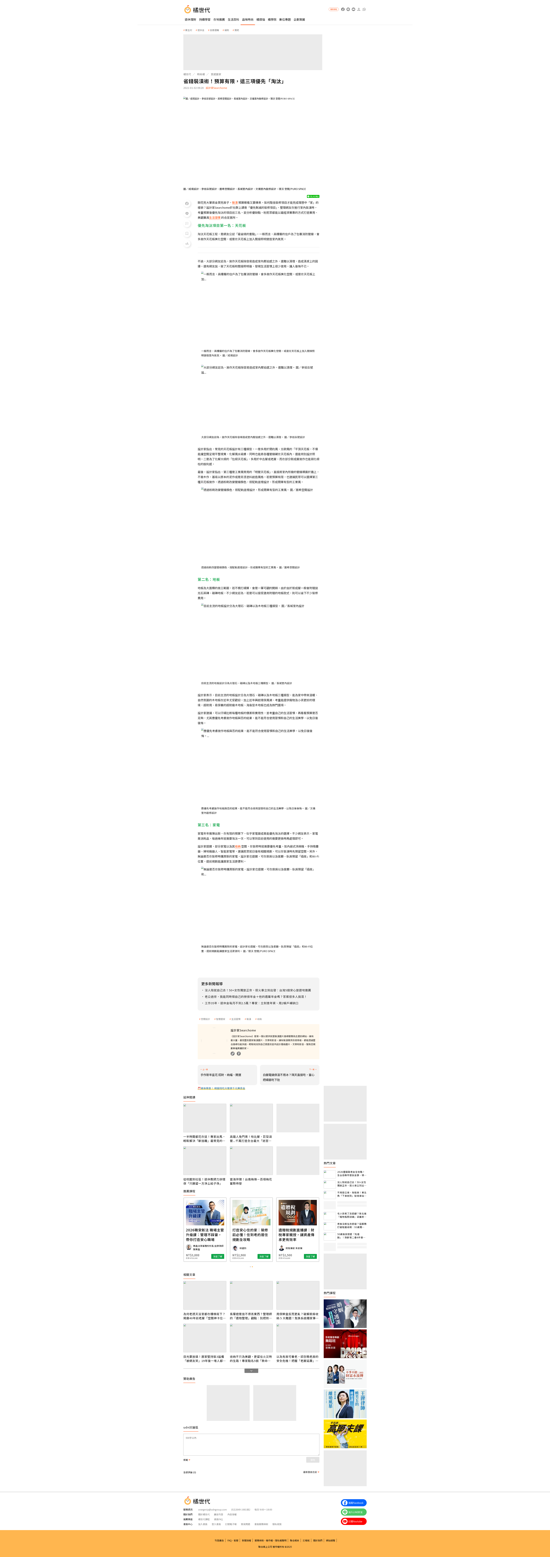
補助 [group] (226, 30)
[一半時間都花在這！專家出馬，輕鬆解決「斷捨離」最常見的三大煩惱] (204, 1118)
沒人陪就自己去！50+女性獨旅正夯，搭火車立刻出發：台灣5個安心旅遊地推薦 (351, 1184)
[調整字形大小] (186, 243)
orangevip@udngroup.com (212, 1509)
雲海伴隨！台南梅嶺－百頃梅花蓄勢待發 (251, 1181)
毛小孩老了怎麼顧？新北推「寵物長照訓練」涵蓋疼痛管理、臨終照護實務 (352, 1215)
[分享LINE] (186, 213)
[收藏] (186, 233)
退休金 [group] (201, 30)
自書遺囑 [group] (214, 30)
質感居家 (216, 74)
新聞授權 (246, 1540)
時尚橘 (201, 74)
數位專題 (285, 19)
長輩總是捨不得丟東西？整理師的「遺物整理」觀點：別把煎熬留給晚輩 (251, 1316)
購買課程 (333, 9)
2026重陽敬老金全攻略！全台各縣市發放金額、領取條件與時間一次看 (352, 1173)
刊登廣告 (219, 1540)
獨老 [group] (236, 30)
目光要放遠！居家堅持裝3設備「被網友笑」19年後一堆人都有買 (204, 1358)
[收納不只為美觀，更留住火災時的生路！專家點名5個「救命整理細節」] (251, 1338)
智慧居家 (220, 1019)
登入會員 (216, 1524)
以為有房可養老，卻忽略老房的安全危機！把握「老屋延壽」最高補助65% (297, 1358)
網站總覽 (330, 1540)
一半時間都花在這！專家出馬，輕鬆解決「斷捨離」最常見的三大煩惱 (204, 1138)
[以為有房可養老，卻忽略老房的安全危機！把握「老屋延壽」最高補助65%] (297, 1338)
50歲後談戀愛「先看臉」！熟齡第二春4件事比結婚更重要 (351, 1236)
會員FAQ (218, 1519)
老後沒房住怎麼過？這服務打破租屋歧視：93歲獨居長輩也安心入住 (352, 1225)
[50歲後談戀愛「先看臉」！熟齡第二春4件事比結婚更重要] (330, 1237)
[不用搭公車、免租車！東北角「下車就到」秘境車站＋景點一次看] (330, 1195)
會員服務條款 (261, 1524)
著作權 (269, 1540)
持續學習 (205, 19)
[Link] (233, 1054)
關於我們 (317, 1540)
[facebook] (342, 9)
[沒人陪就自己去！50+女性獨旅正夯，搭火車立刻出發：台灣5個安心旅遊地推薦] (330, 1185)
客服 (236, 1540)
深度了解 (221, 1256)
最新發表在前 (310, 1472)
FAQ (229, 1540)
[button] (364, 9)
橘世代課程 (204, 1519)
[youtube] (353, 9)
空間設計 (205, 1019)
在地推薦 (219, 19)
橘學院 (272, 19)
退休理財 (190, 19)
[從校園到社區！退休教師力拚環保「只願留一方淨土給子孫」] (204, 1160)
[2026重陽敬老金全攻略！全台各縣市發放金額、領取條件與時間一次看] (330, 1174)
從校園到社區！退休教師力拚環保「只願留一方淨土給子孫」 (204, 1181)
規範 (185, 1460)
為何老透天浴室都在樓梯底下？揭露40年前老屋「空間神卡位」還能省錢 (204, 1316)
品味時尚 (248, 19)
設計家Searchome (216, 88)
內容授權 (232, 1514)
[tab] (250, 1266)
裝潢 (248, 1019)
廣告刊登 (218, 1514)
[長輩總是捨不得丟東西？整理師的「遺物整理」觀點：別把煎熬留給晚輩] (251, 1295)
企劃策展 (299, 19)
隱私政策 (277, 1524)
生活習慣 (235, 1019)
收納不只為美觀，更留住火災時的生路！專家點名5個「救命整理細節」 (251, 1358)
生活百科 (233, 19)
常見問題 (245, 1524)
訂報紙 (306, 1540)
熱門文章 (330, 1163)
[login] (358, 9)
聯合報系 (294, 1540)
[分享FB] (186, 203)
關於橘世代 (204, 1514)
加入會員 (202, 1524)
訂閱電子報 (231, 1524)
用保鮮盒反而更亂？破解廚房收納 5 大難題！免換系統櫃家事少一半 (297, 1316)
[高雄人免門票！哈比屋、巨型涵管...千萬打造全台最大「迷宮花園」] (251, 1118)
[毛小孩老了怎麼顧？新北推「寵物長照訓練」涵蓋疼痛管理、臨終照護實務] (330, 1216)
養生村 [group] (188, 30)
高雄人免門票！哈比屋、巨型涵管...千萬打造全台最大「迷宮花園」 (251, 1138)
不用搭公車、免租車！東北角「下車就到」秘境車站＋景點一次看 (352, 1194)
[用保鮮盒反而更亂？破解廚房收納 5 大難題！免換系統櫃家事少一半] (297, 1295)
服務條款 (259, 1540)
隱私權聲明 (280, 1540)
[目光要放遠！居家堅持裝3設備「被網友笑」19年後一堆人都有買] (204, 1338)
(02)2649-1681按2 (240, 1509)
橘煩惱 (260, 19)
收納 (259, 1019)
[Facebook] (239, 1054)
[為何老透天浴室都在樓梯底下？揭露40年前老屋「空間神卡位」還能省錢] (204, 1295)
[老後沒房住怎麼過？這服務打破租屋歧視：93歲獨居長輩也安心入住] (330, 1226)
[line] (348, 9)
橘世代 (187, 74)
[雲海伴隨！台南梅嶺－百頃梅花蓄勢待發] (251, 1160)
